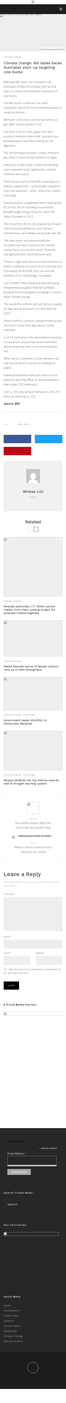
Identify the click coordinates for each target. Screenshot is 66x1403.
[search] (58, 1204)
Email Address (16, 1153)
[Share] (17, 439)
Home (7, 1305)
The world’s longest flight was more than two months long (33, 823)
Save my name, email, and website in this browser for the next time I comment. (32, 971)
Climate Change (12, 57)
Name (8, 936)
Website (40, 953)
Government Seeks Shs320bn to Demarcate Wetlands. (25, 722)
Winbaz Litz (33, 491)
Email (7, 953)
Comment (9, 894)
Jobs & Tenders (13, 1341)
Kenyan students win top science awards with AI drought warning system (31, 782)
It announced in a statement (21, 203)
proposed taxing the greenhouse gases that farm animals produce (31, 287)
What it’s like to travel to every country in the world (33, 847)
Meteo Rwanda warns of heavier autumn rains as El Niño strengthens (31, 668)
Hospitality (10, 1331)
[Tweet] (48, 439)
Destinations (11, 1310)
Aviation (9, 1320)
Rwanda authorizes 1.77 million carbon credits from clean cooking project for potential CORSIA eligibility (29, 610)
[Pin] (17, 451)
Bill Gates (24, 424)
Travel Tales (29, 714)
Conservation (12, 1325)
